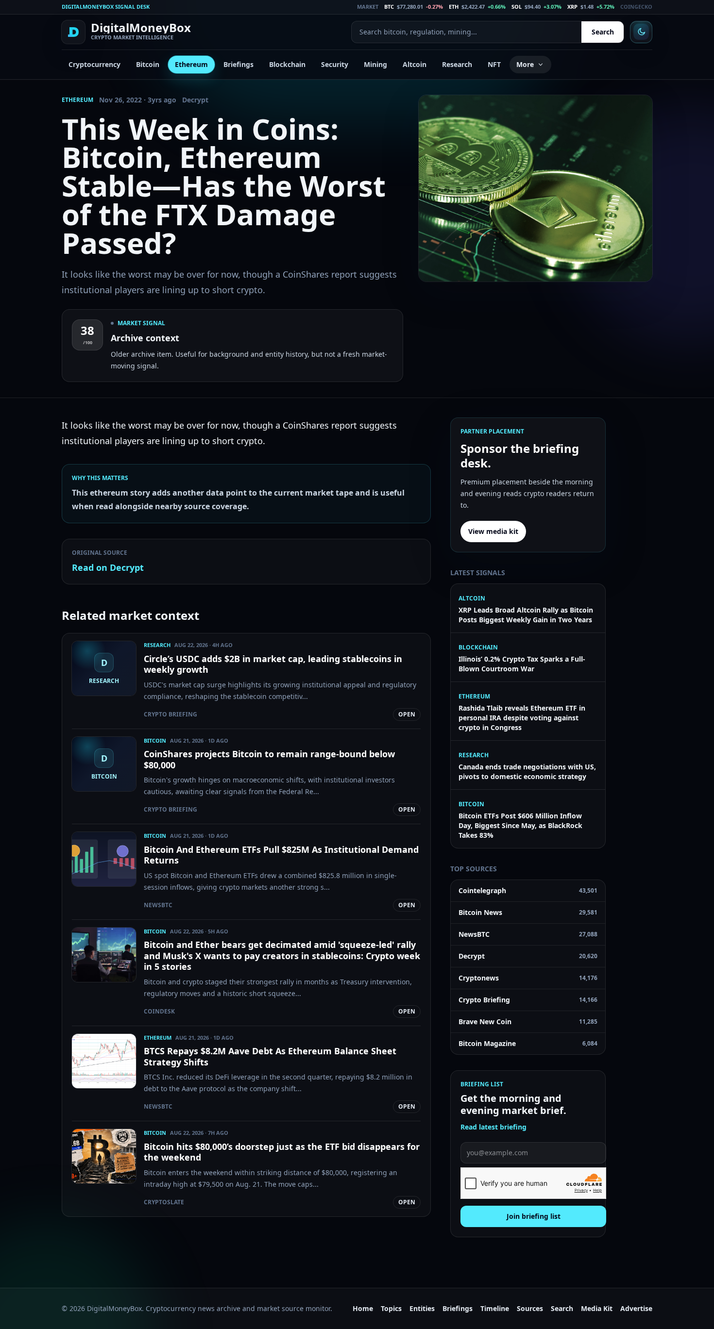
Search (603, 31)
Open (406, 714)
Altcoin (414, 64)
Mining (375, 64)
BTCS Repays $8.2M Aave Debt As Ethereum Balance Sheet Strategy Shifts (270, 1056)
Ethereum (191, 64)
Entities (422, 1308)
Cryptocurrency (94, 64)
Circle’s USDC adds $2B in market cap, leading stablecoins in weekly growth (273, 664)
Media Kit (596, 1308)
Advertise (636, 1308)
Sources (530, 1308)
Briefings (238, 64)
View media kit (493, 531)
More (525, 64)
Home (363, 1308)
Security (334, 64)
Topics (391, 1308)
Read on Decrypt (108, 567)
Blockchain (287, 64)
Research (457, 64)
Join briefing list (534, 1216)
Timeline (494, 1308)
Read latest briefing (493, 1126)
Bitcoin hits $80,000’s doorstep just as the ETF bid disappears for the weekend (282, 1152)
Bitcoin (147, 64)
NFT (494, 64)
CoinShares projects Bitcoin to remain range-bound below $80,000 (269, 759)
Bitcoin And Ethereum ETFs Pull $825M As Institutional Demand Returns (281, 855)
